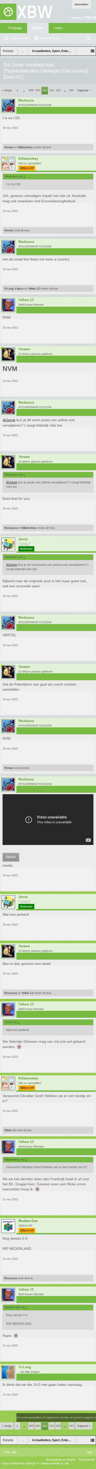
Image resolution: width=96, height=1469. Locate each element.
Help (89, 1452)
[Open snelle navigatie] (92, 51)
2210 (37, 90)
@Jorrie (9, 420)
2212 (51, 90)
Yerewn (8, 147)
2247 (71, 90)
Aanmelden (81, 4)
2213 (58, 90)
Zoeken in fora (20, 38)
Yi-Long (9, 288)
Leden (58, 28)
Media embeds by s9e (55, 1463)
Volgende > (84, 90)
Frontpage (15, 28)
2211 (44, 90)
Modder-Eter (28, 1221)
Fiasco (19, 288)
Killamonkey (25, 147)
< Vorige (7, 90)
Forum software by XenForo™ (20, 1463)
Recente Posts (50, 38)
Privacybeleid (86, 1459)
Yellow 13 (34, 288)
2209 (31, 90)
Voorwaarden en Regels (61, 1459)
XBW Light (10, 1452)
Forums (38, 28)
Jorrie (23, 539)
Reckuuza (26, 100)
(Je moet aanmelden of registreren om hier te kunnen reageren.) (56, 1417)
